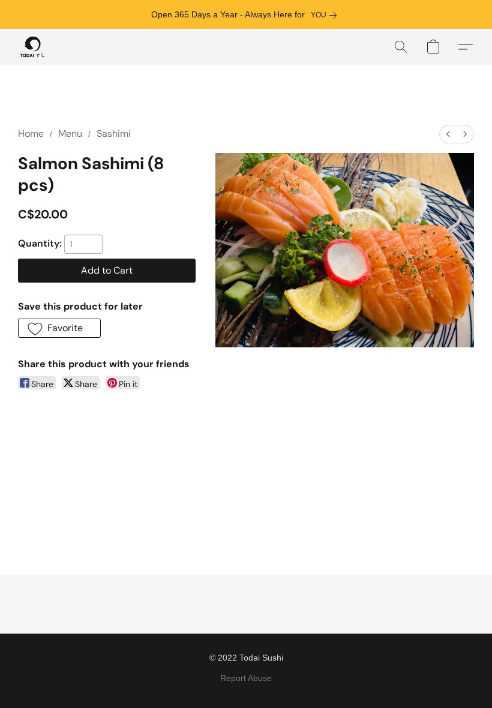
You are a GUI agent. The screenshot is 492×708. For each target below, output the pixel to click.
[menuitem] (448, 134)
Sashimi (114, 133)
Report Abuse (246, 678)
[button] (32, 47)
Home (31, 133)
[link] (326, 15)
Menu (70, 133)
